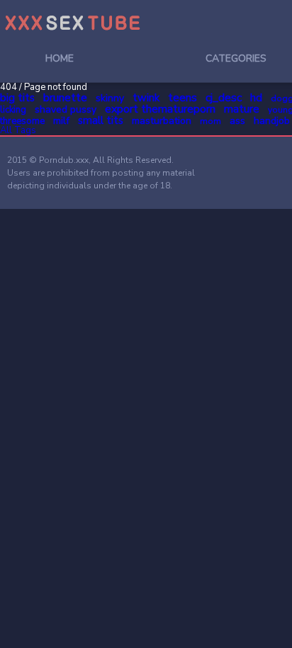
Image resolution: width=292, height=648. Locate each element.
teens (182, 98)
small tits (100, 120)
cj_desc (224, 98)
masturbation (161, 120)
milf (61, 120)
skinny (110, 98)
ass (237, 120)
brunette (65, 98)
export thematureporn (160, 109)
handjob (272, 120)
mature (241, 109)
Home (59, 58)
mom (210, 121)
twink (146, 98)
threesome (22, 121)
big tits (17, 98)
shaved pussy (65, 109)
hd (256, 98)
